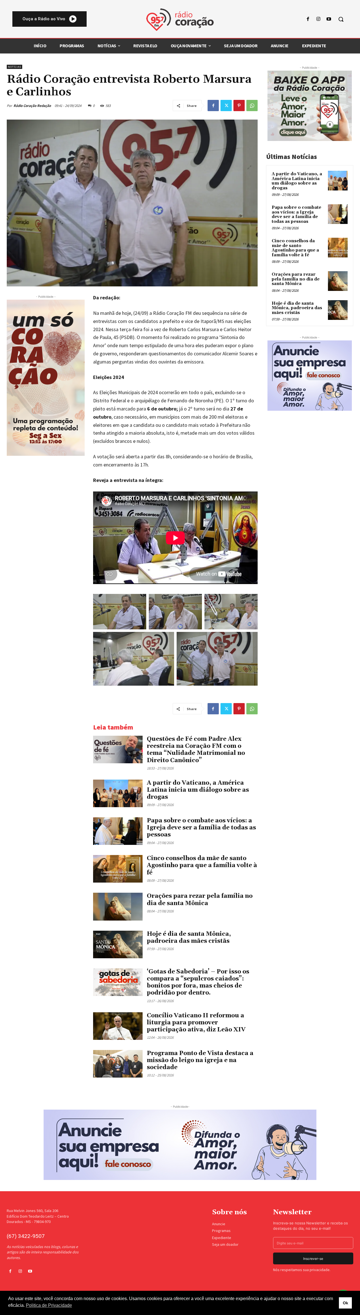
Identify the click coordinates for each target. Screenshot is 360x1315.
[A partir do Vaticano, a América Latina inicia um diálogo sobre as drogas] (117, 793)
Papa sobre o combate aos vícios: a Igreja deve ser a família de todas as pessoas (201, 827)
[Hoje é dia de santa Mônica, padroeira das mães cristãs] (117, 944)
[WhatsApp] (252, 105)
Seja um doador (225, 1244)
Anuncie (218, 1223)
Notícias (14, 67)
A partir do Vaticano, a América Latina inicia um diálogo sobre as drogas (198, 790)
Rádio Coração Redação (32, 105)
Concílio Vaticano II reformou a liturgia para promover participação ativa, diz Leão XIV (196, 1022)
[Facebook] (308, 19)
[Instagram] (318, 19)
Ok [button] (345, 1303)
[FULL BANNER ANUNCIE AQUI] (180, 1145)
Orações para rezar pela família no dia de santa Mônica (200, 899)
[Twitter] (226, 105)
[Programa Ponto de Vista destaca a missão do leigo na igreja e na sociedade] (117, 1064)
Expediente (221, 1237)
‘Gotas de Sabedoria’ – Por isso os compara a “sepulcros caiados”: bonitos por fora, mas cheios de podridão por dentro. (198, 982)
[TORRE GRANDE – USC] (46, 378)
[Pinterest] (239, 105)
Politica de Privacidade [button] (49, 1305)
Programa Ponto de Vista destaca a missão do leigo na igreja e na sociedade (200, 1060)
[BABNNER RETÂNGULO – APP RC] (309, 106)
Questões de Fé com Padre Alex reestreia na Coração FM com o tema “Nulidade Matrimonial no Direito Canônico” (196, 749)
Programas (221, 1230)
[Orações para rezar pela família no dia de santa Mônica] (117, 906)
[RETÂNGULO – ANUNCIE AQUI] (309, 375)
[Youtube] (329, 19)
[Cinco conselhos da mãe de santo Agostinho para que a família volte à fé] (117, 869)
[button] (341, 19)
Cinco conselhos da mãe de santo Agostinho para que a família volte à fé (202, 865)
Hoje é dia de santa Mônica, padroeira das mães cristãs (189, 937)
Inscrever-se (313, 1258)
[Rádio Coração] (180, 19)
